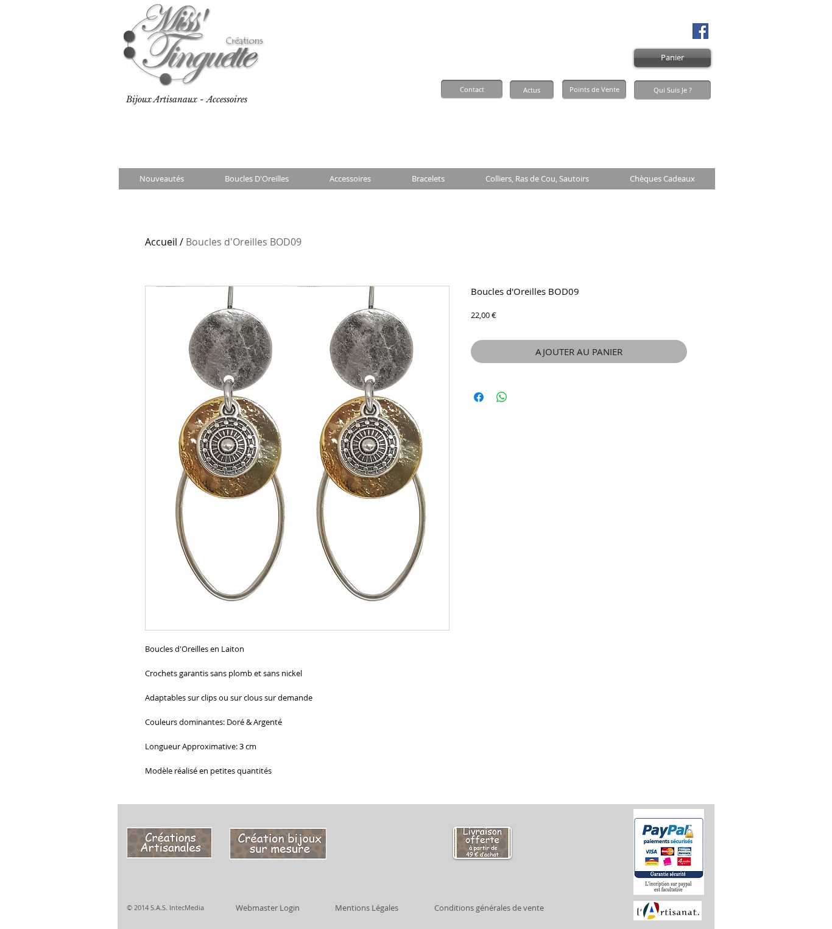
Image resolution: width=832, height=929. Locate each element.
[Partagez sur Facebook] (478, 397)
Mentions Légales (366, 907)
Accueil (161, 242)
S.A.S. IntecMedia (177, 907)
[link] (684, 128)
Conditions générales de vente (489, 907)
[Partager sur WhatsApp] (502, 397)
